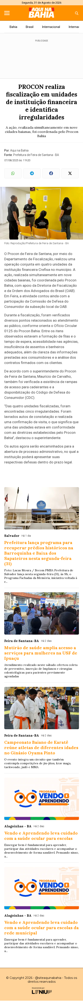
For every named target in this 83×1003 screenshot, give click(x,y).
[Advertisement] (41, 57)
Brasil (29, 27)
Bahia (13, 27)
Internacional (51, 27)
